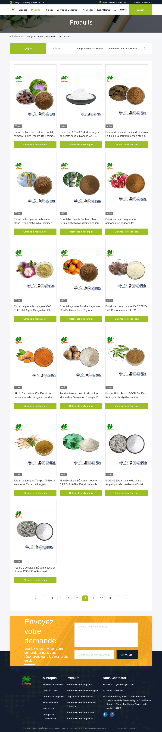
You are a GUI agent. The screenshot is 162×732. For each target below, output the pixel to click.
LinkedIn (105, 714)
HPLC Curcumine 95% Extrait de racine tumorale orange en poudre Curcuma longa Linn (33, 397)
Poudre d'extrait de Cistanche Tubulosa (128, 48)
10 (101, 598)
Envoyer (127, 654)
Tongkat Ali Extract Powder (90, 48)
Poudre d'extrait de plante (79, 684)
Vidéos (49, 10)
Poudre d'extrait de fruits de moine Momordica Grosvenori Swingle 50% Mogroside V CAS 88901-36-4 (80, 397)
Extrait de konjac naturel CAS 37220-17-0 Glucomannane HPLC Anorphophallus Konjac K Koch (126, 310)
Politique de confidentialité (49, 716)
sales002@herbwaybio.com (114, 2)
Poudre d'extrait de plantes (80, 718)
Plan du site (48, 708)
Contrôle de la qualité (53, 696)
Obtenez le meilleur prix (35, 144)
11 (110, 598)
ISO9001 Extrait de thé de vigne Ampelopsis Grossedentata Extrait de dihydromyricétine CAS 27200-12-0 (126, 484)
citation (140, 10)
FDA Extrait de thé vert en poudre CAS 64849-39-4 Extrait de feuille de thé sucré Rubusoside (80, 484)
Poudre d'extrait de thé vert (80, 712)
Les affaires (103, 10)
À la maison (16, 36)
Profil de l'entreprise (53, 684)
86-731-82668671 (144, 2)
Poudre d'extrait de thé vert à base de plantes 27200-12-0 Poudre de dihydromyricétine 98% (35, 571)
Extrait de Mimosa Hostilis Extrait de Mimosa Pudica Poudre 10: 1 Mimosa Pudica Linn (35, 136)
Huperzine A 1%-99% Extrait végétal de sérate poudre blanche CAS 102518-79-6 (80, 136)
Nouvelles (88, 10)
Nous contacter (50, 702)
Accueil (23, 10)
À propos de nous (67, 10)
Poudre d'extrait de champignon (83, 690)
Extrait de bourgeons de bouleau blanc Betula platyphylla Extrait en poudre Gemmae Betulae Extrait (33, 223)
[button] (64, 48)
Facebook (112, 714)
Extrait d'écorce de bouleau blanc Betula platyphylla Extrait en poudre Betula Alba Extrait (80, 223)
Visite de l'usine (50, 690)
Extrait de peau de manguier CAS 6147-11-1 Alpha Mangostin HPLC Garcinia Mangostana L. (33, 310)
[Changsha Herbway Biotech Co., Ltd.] (13, 9)
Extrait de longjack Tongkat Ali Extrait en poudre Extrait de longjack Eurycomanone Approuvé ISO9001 (34, 484)
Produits (36, 10)
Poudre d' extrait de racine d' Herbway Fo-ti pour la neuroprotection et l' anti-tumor (126, 136)
